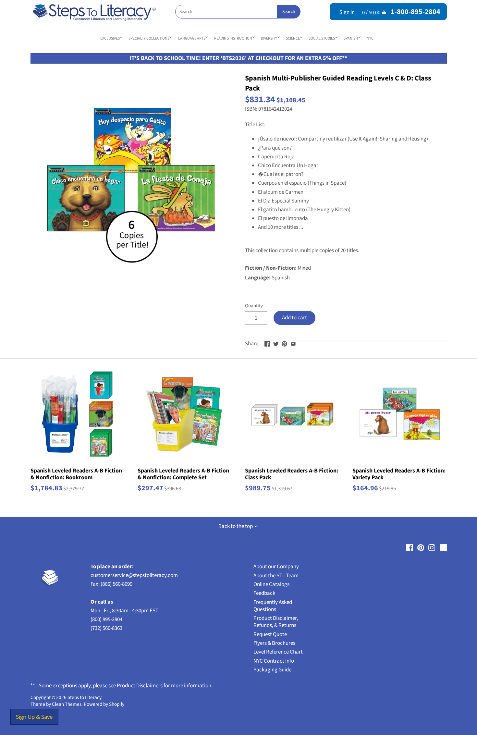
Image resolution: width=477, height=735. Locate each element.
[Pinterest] (420, 547)
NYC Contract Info (273, 661)
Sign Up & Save (34, 716)
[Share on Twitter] (276, 343)
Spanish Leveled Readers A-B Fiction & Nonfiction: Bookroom (76, 474)
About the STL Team (276, 576)
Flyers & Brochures (274, 643)
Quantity (254, 306)
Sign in (347, 12)
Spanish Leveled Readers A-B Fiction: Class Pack (291, 474)
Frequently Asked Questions (272, 605)
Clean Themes (66, 704)
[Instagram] (431, 547)
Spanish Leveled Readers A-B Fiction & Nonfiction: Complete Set (183, 474)
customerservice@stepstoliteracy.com (134, 575)
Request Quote (270, 634)
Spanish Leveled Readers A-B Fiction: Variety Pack (399, 474)
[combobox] (238, 11)
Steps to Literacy (84, 697)
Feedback (264, 593)
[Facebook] (409, 547)
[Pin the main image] (284, 343)
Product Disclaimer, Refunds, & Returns (275, 621)
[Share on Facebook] (267, 343)
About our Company (276, 566)
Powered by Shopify (104, 704)
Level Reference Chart (278, 652)
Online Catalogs (271, 584)
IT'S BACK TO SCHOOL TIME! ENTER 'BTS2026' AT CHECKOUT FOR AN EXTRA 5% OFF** (238, 58)
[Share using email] (293, 343)
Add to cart (294, 318)
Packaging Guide (272, 670)
